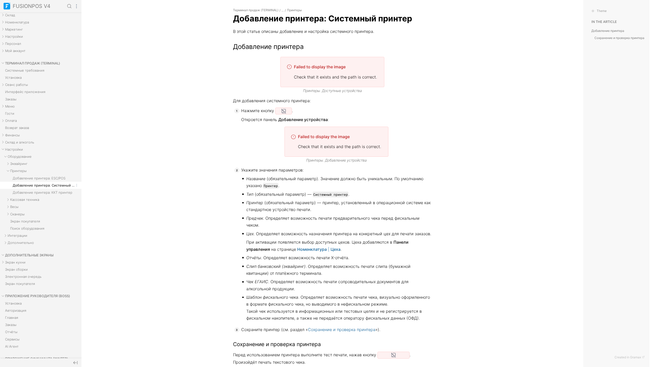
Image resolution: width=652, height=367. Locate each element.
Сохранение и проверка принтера (341, 329)
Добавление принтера (607, 31)
